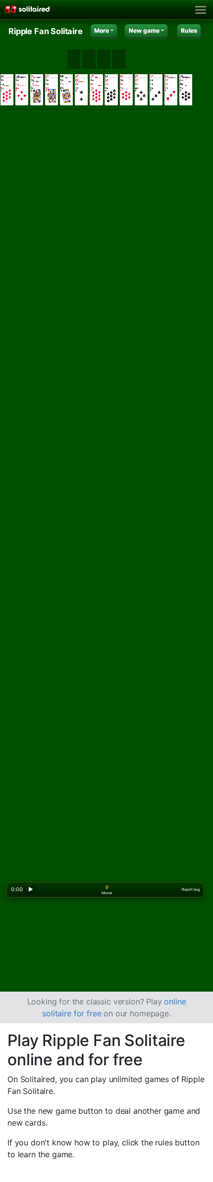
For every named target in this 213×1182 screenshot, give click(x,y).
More (101, 30)
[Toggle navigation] (201, 10)
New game (144, 30)
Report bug (190, 889)
